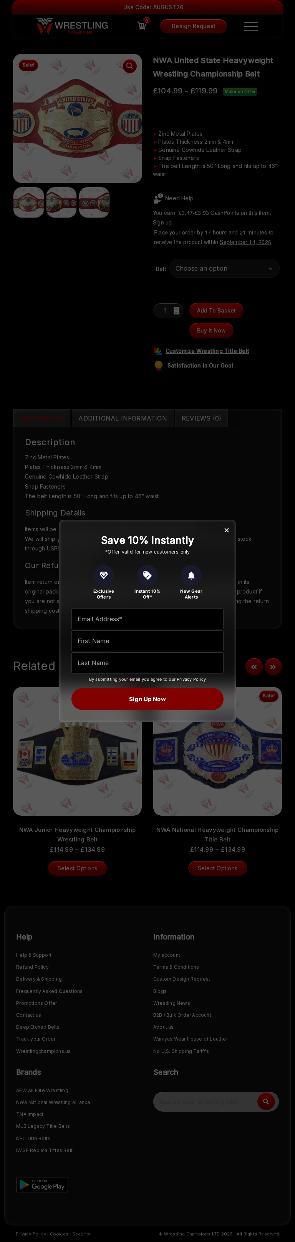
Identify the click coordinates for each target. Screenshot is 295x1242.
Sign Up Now (147, 699)
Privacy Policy (191, 679)
